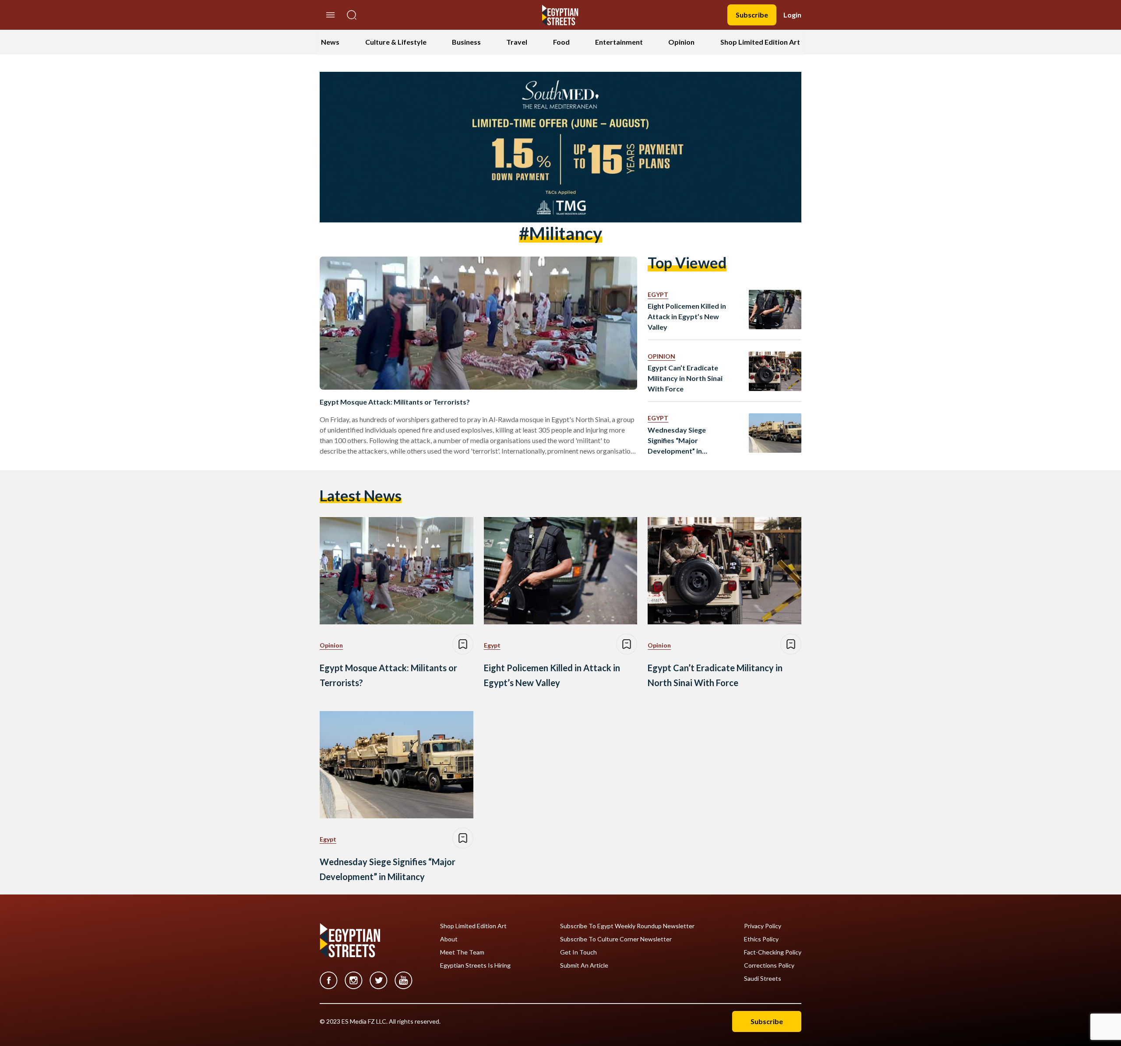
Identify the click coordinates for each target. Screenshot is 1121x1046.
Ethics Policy (761, 939)
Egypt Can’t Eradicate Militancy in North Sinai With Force (685, 378)
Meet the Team (462, 952)
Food (561, 42)
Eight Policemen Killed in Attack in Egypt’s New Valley (687, 316)
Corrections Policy (769, 965)
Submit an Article (584, 965)
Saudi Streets (762, 978)
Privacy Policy (762, 926)
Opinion (681, 42)
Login (792, 15)
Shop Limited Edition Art (760, 42)
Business (466, 42)
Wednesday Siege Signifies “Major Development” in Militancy (677, 441)
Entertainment (619, 42)
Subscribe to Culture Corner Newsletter (616, 939)
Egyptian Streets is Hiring (475, 965)
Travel (516, 42)
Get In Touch (578, 952)
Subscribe (752, 15)
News (330, 42)
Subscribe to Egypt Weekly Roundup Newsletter (627, 926)
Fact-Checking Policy (772, 952)
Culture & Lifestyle (396, 42)
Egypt (658, 294)
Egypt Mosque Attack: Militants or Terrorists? (395, 402)
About (449, 939)
